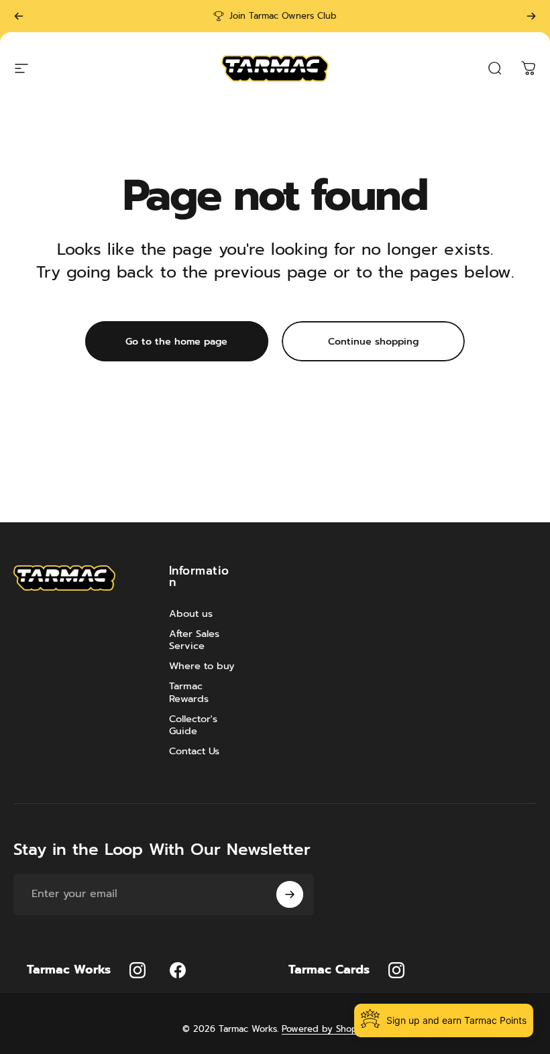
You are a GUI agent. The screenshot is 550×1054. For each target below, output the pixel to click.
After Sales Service (194, 640)
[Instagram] (137, 970)
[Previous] (19, 16)
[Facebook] (177, 970)
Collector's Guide (193, 725)
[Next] (531, 16)
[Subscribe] (289, 894)
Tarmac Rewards (189, 692)
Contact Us (194, 751)
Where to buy (202, 666)
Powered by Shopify (325, 1028)
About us (191, 613)
